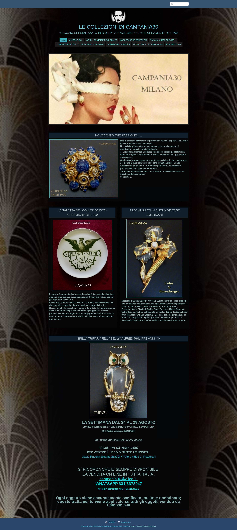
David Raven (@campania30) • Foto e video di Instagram (119, 456)
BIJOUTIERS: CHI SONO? (92, 44)
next (180, 89)
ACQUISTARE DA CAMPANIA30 (133, 40)
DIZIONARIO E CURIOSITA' (118, 44)
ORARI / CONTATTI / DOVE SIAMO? (101, 40)
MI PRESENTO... (76, 40)
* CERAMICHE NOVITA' (67, 44)
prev (56, 89)
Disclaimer (139, 526)
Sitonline (133, 526)
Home (63, 40)
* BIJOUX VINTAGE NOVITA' (162, 40)
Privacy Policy (147, 526)
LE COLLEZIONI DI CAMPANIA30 (118, 27)
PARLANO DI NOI (173, 44)
